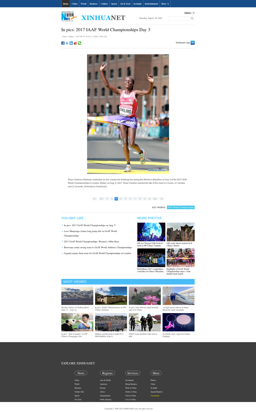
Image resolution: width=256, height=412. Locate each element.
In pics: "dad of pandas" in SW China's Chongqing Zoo (74, 335)
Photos (153, 380)
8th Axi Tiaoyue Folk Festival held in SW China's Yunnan (150, 244)
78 (140, 199)
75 (125, 199)
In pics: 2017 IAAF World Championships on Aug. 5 (89, 225)
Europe (102, 388)
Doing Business (131, 384)
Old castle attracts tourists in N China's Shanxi (179, 244)
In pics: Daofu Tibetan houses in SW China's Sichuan (110, 308)
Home (65, 3)
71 (107, 199)
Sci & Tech (125, 3)
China (74, 3)
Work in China (130, 388)
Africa (102, 391)
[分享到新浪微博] (75, 43)
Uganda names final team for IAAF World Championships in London (97, 253)
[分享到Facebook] (63, 43)
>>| (162, 199)
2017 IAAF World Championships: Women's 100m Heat (91, 241)
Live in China (130, 399)
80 (149, 199)
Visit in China (130, 395)
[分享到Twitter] (67, 43)
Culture (104, 3)
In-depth (137, 3)
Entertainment (151, 3)
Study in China (131, 391)
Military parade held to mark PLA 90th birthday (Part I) (109, 335)
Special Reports (156, 391)
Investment (129, 380)
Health (77, 403)
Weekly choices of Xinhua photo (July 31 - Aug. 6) (75, 308)
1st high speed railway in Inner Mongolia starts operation (175, 308)
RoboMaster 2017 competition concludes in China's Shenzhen (150, 270)
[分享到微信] (79, 43)
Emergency (129, 403)
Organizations (105, 395)
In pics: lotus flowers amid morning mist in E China (143, 308)
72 (112, 199)
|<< (94, 199)
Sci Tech (78, 399)
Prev (101, 199)
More (165, 3)
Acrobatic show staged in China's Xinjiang (177, 335)
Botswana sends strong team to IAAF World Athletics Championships (98, 247)
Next (155, 199)
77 (135, 199)
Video (153, 384)
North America (105, 399)
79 (144, 199)
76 (130, 199)
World (83, 3)
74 (120, 199)
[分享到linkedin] (71, 43)
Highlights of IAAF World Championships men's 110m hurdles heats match (178, 271)
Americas (103, 384)
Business (93, 3)
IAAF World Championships (181, 207)
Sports (114, 3)
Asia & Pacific (105, 380)
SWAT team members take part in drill (143, 335)
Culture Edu (79, 391)
